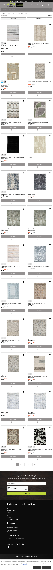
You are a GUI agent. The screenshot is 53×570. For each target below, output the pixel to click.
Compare (14, 56)
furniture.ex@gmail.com (16, 531)
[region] (26, 565)
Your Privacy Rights (6, 567)
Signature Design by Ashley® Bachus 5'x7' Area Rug (11, 340)
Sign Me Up (26, 493)
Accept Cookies (37, 567)
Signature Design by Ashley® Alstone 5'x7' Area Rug (11, 122)
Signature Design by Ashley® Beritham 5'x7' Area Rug (11, 449)
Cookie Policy (25, 564)
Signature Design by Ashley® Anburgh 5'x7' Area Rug (38, 122)
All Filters (14, 18)
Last (35, 464)
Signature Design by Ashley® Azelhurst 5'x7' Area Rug (11, 303)
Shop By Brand (11, 510)
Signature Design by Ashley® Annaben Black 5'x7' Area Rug (12, 157)
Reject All (47, 567)
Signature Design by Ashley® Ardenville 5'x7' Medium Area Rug (39, 154)
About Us (9, 514)
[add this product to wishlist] (23, 24)
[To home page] (15, 5)
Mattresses (10, 508)
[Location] (37, 5)
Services (9, 512)
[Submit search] (49, 9)
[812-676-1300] (42, 5)
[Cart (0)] (48, 5)
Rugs (19, 13)
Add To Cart (13, 54)
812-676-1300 (14, 530)
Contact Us (10, 517)
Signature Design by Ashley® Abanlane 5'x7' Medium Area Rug (39, 43)
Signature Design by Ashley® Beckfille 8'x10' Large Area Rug (12, 411)
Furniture (8, 13)
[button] (4, 5)
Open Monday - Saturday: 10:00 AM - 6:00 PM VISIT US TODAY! (27, 1)
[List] (31, 5)
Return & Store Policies (12, 519)
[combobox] (39, 18)
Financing (9, 515)
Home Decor (14, 13)
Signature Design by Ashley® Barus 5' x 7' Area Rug (37, 376)
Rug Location (24, 13)
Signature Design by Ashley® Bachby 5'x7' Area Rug (37, 303)
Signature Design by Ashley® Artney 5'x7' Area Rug (10, 266)
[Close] (50, 561)
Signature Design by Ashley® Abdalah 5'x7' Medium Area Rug (39, 81)
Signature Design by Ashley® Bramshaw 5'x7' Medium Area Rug (40, 449)
